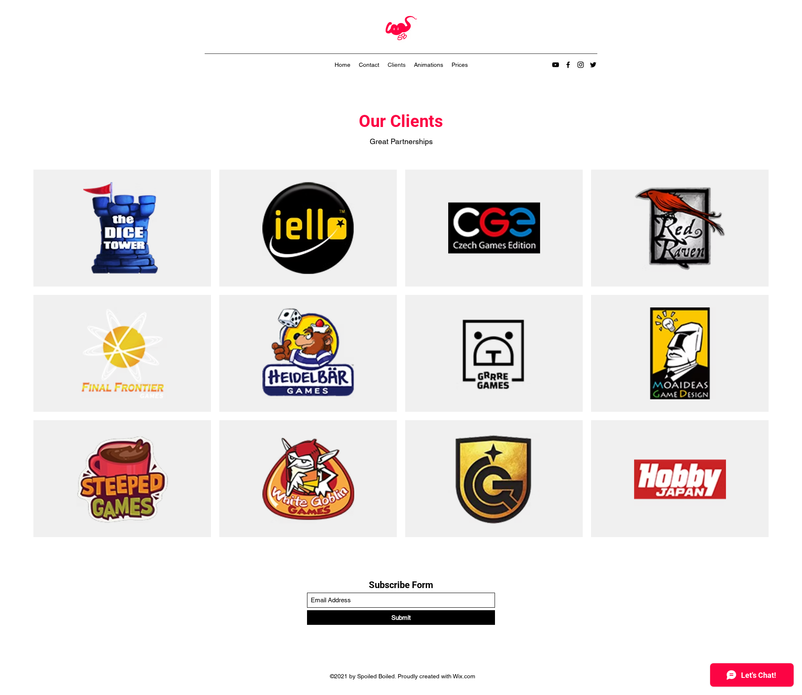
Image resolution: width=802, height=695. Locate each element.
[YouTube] (555, 65)
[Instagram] (580, 65)
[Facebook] (568, 65)
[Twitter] (593, 65)
